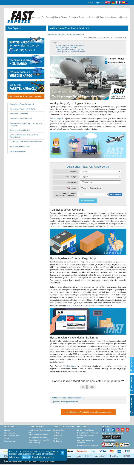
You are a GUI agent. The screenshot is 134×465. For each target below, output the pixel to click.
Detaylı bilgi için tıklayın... (43, 457)
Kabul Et (26, 457)
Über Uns (7, 430)
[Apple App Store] (116, 437)
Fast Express (47, 17)
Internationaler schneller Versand (86, 437)
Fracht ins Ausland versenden (87, 445)
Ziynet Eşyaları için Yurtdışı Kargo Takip (70, 50)
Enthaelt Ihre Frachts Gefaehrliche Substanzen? (65, 194)
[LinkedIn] (113, 430)
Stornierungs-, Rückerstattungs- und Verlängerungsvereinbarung (39, 432)
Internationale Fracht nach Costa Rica (23, 109)
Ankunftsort (71, 182)
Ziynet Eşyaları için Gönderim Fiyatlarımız (70, 52)
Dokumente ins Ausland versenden (85, 442)
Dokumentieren (95, 188)
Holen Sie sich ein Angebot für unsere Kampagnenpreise (26, 96)
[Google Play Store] (106, 437)
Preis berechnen (87, 201)
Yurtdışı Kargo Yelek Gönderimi (21, 118)
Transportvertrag (34, 443)
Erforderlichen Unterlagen (109, 17)
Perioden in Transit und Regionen (83, 17)
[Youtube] (127, 430)
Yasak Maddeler (115, 194)
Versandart (72, 188)
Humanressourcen (10, 441)
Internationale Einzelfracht (19, 114)
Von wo (73, 172)
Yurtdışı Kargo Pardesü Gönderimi (22, 104)
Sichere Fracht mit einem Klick (39, 440)
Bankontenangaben (11, 433)
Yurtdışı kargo (55, 118)
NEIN (92, 387)
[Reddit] (122, 430)
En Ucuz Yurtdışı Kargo (85, 430)
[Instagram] (118, 430)
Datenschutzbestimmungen (38, 437)
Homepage (35, 17)
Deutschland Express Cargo (20, 146)
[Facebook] (103, 430)
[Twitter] (108, 430)
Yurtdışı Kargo (69, 366)
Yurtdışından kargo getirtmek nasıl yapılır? (68, 398)
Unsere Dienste (60, 17)
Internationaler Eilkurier (18, 151)
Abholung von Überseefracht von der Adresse (26, 142)
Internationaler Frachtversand (87, 433)
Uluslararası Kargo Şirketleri (20, 130)
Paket (84, 188)
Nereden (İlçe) (71, 177)
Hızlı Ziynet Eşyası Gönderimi (66, 48)
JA (83, 387)
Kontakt (124, 17)
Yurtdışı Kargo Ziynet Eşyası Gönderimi (70, 34)
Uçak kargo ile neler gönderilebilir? (65, 402)
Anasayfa (51, 34)
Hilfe (91, 2)
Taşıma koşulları (58, 430)
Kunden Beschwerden (12, 436)
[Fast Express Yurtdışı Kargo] (20, 16)
